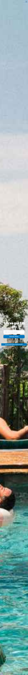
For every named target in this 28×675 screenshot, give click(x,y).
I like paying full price (14, 341)
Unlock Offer (14, 336)
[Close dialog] (26, 2)
